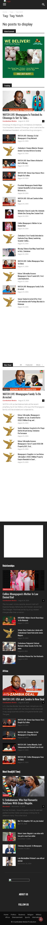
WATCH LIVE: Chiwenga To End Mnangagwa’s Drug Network (28, 136)
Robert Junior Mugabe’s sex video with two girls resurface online (30, 834)
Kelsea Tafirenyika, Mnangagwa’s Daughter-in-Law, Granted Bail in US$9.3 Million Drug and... (29, 417)
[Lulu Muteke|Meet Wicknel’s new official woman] (9, 861)
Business (22, 914)
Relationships (8, 589)
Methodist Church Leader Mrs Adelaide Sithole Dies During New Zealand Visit (31, 212)
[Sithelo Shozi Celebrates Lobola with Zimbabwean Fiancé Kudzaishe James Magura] (9, 633)
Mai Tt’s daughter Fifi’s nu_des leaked (30, 821)
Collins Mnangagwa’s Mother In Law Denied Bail (30, 224)
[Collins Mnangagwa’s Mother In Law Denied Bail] (9, 226)
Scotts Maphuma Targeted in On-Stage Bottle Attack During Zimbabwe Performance (31, 431)
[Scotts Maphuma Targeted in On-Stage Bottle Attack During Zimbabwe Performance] (9, 431)
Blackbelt (6, 806)
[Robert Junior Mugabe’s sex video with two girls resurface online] (9, 836)
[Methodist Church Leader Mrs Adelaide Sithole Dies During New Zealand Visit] (9, 213)
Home (5, 12)
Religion (6, 389)
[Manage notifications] (41, 919)
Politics (5, 795)
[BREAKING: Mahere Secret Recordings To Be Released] (9, 620)
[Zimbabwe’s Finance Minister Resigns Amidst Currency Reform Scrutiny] (9, 151)
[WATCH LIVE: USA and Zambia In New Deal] (9, 201)
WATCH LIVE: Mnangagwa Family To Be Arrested (31, 287)
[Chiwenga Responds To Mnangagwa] (9, 849)
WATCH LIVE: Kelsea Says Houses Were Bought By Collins (31, 174)
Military (5, 110)
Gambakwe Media (10, 121)
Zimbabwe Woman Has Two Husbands (30, 656)
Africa (5, 695)
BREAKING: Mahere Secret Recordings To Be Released (30, 619)
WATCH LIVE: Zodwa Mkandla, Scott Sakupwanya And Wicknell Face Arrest (30, 745)
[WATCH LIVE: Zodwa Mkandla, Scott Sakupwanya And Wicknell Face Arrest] (9, 747)
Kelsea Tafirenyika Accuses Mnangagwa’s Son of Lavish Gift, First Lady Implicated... (31, 276)
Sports (27, 917)
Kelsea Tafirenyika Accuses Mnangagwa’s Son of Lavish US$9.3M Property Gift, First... (30, 444)
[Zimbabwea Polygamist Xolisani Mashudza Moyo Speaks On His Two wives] (9, 646)
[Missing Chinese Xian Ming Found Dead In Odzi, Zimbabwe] (9, 251)
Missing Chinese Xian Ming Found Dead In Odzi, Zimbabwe (31, 249)
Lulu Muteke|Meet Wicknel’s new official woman (31, 859)
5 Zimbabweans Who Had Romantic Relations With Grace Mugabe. (20, 801)
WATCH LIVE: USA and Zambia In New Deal (30, 199)
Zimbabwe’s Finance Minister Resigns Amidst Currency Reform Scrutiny (30, 149)
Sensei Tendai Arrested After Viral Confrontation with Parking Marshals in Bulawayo (31, 301)
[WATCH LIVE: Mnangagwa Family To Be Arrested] (9, 289)
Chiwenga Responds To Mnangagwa (30, 845)
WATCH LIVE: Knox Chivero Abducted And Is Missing (30, 161)
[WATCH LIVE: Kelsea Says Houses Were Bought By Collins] (9, 176)
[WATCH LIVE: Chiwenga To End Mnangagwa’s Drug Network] (9, 138)
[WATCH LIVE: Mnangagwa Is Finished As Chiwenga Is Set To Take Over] (23, 101)
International (37, 917)
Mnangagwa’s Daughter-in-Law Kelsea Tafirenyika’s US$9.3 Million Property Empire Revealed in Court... (31, 457)
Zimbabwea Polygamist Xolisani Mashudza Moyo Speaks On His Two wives (30, 646)
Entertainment (17, 917)
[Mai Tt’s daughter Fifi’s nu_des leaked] (9, 824)
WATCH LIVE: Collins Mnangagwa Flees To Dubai (31, 262)
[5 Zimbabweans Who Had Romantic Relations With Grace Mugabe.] (23, 786)
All (21, 365)
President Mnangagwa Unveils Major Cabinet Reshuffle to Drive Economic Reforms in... (30, 188)
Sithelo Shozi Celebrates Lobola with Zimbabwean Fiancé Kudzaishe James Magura (30, 633)
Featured (29, 365)
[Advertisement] (23, 334)
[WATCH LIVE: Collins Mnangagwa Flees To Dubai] (9, 264)
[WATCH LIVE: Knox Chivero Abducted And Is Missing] (9, 163)
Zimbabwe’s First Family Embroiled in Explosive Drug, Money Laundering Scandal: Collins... (30, 238)
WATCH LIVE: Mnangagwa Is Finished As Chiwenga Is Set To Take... (22, 116)
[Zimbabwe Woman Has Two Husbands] (9, 659)
